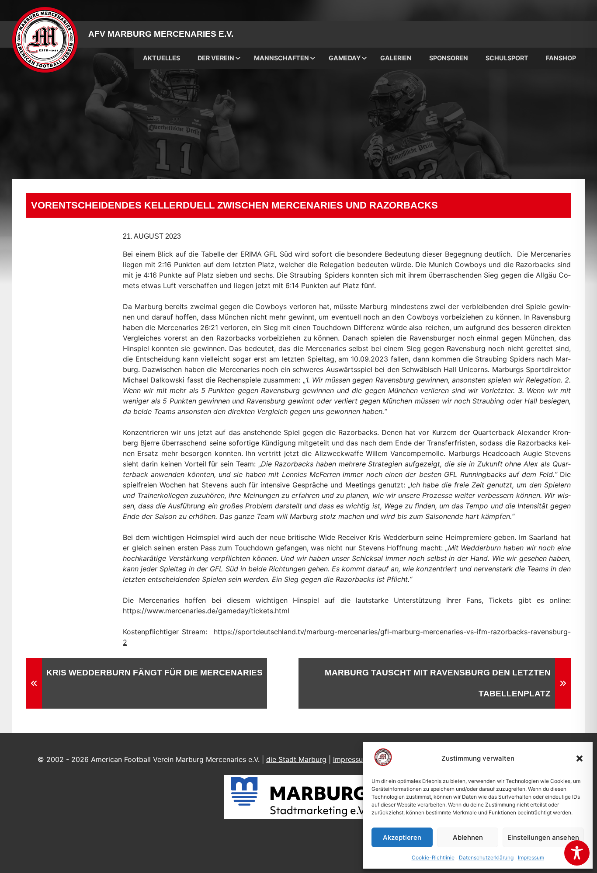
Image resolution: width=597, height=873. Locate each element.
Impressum (531, 857)
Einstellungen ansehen (543, 837)
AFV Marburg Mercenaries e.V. (160, 33)
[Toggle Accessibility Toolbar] (576, 852)
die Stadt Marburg (296, 759)
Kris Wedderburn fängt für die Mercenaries (154, 672)
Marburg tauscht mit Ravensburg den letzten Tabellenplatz (438, 683)
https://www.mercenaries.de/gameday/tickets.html (206, 610)
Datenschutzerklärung (486, 857)
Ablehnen (468, 837)
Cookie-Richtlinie (433, 857)
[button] (579, 758)
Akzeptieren (402, 837)
